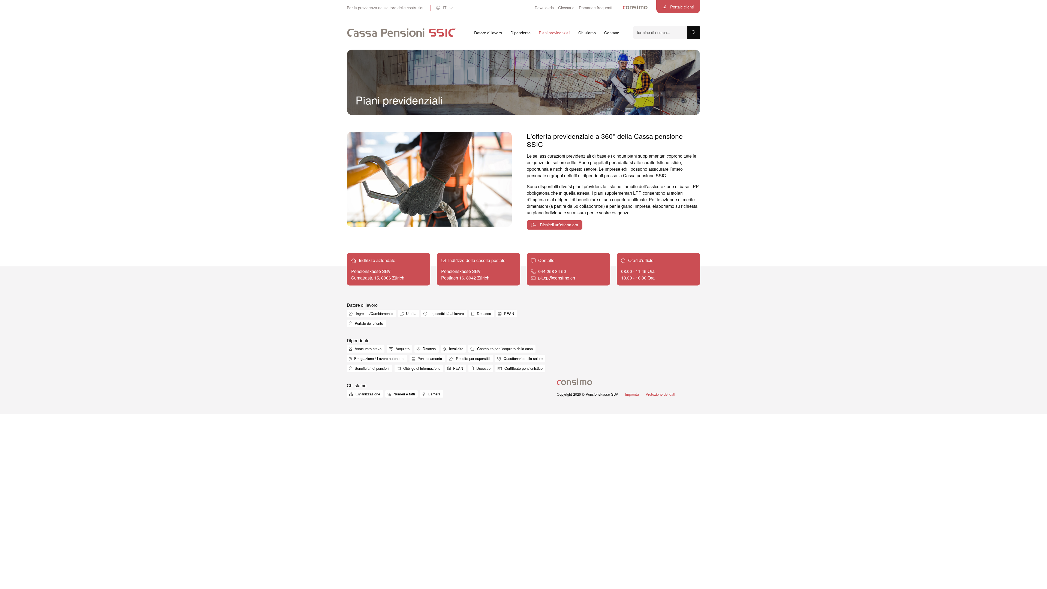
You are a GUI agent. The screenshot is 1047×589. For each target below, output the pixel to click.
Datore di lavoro (488, 32)
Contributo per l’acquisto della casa (504, 348)
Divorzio (429, 348)
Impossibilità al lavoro (446, 313)
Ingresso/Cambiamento (374, 313)
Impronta (632, 394)
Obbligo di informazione (421, 368)
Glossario (566, 7)
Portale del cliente (368, 323)
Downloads (544, 7)
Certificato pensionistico (523, 368)
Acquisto (402, 348)
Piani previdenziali (554, 32)
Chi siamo (587, 32)
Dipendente (520, 32)
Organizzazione (367, 393)
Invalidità (455, 348)
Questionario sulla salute (523, 358)
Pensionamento (429, 358)
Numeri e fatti (403, 393)
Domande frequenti (595, 7)
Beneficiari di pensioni (371, 368)
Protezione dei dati (660, 394)
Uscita (410, 313)
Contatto (611, 32)
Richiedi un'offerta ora (558, 224)
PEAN (508, 313)
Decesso (483, 313)
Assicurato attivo (367, 348)
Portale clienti (681, 7)
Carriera (433, 393)
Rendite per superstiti (472, 358)
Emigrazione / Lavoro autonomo (378, 358)
